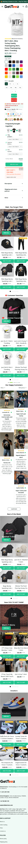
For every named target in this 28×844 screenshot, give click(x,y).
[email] (6, 805)
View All (6, 233)
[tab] (10, 291)
